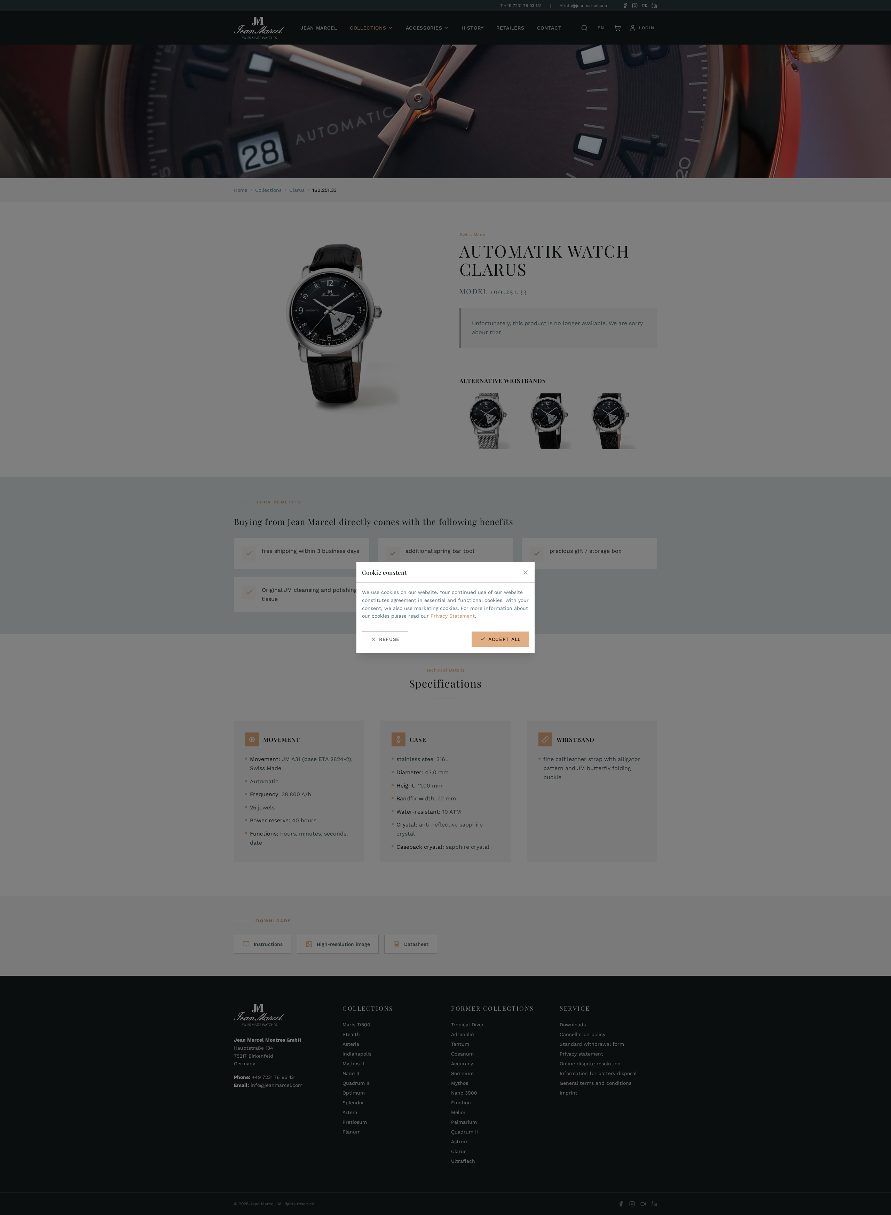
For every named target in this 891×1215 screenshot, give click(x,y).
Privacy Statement (453, 616)
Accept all (504, 639)
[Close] (525, 572)
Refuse (389, 639)
